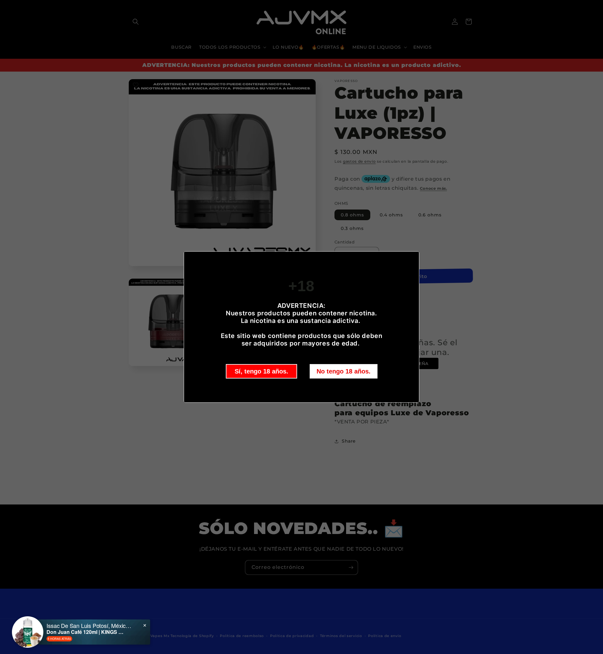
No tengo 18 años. (344, 371)
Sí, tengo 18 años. (261, 371)
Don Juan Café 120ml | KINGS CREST (85, 632)
